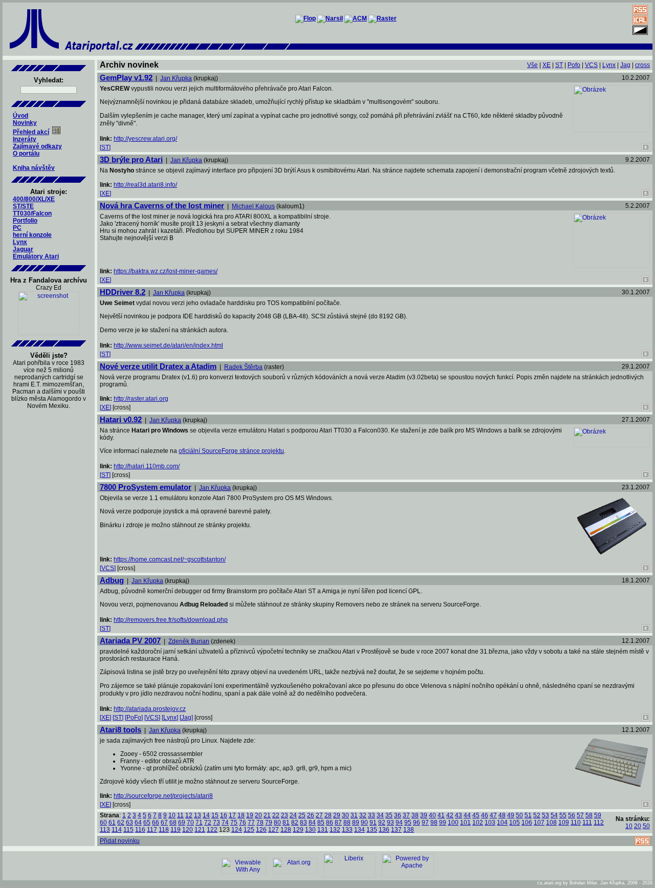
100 (453, 822)
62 (120, 822)
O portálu (26, 153)
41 (441, 815)
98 (434, 822)
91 (373, 822)
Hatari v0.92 (121, 419)
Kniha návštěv (34, 167)
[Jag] (186, 717)
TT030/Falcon (32, 213)
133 (347, 829)
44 (467, 815)
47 (493, 815)
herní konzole (32, 235)
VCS (591, 65)
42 (449, 815)
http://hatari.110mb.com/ (147, 466)
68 (173, 822)
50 (519, 815)
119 (175, 829)
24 (293, 815)
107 (539, 822)
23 (284, 815)
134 (359, 829)
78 (260, 822)
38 (415, 815)
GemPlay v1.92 (126, 77)
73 (216, 822)
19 (249, 815)
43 (458, 815)
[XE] (105, 193)
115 (128, 829)
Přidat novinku (120, 840)
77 (251, 822)
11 (180, 815)
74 (225, 822)
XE (546, 65)
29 (336, 815)
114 (117, 829)
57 (580, 815)
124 (236, 829)
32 (362, 815)
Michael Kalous (253, 206)
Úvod (20, 115)
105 (514, 822)
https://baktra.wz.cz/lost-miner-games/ (165, 271)
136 (384, 829)
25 (301, 815)
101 (465, 822)
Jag (625, 65)
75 (233, 822)
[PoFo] (134, 717)
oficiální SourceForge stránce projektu (231, 450)
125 (249, 829)
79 (268, 822)
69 (181, 822)
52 (536, 815)
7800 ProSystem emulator (145, 487)
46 (484, 815)
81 (286, 822)
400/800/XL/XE (34, 199)
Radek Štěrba (243, 367)
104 (502, 822)
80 (277, 822)
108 (551, 822)
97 (425, 822)
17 (232, 815)
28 (328, 815)
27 (319, 815)
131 (322, 829)
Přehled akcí (31, 132)
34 (380, 815)
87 (338, 822)
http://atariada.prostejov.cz (150, 708)
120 (187, 829)
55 (562, 815)
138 (408, 829)
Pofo (573, 65)
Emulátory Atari (36, 256)
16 (223, 815)
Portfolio (25, 220)
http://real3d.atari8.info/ (145, 184)
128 (285, 829)
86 (329, 822)
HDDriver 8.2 (122, 292)
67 (164, 822)
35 (388, 815)
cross (642, 65)
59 (597, 815)
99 (442, 822)
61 (112, 822)
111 (587, 822)
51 (528, 815)
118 (164, 829)
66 (155, 822)
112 (599, 822)
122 (212, 829)
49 (510, 815)
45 (475, 815)
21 (267, 815)
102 (477, 822)
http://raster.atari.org (141, 398)
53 (545, 815)
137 (396, 829)
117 (152, 829)
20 (258, 815)
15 (215, 815)
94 (399, 822)
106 (526, 822)
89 (355, 822)
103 (490, 822)
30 (345, 815)
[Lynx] (170, 717)
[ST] (105, 147)
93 (390, 822)
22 (275, 815)
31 (354, 815)
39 (423, 815)
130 (310, 829)
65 (146, 822)
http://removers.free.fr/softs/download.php (171, 619)
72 (207, 822)
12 (188, 815)
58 (589, 815)
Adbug (112, 580)
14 (206, 815)
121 (199, 829)
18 (241, 815)
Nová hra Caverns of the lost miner (162, 205)
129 (298, 829)
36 (397, 815)
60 (103, 822)
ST (559, 65)
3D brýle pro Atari (131, 159)
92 (381, 822)
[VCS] (108, 568)
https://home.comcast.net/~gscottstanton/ (170, 559)
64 (138, 822)
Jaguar (23, 249)
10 (172, 815)
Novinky (25, 122)
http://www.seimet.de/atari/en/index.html (168, 345)
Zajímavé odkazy (37, 146)
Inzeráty (24, 139)
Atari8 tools (120, 729)
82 (294, 822)
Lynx (20, 242)
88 (347, 822)
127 (273, 829)
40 (432, 815)
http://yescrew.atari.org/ (145, 138)
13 (197, 815)
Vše (532, 65)
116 (140, 829)
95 (407, 822)
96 (416, 822)
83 (303, 822)
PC (17, 227)
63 (129, 822)
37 (406, 815)
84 (312, 822)
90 (364, 822)
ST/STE (23, 206)
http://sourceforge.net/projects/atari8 (163, 795)
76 (242, 822)
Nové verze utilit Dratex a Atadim (158, 366)
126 (261, 829)
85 (320, 822)
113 (105, 829)
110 (576, 822)
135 (371, 829)
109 (563, 822)
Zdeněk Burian (188, 641)
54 (554, 815)
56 (571, 815)
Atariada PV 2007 (130, 640)
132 (335, 829)
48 (502, 815)
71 (199, 822)
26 (310, 815)
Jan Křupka (176, 78)
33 (371, 815)
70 (190, 822)
